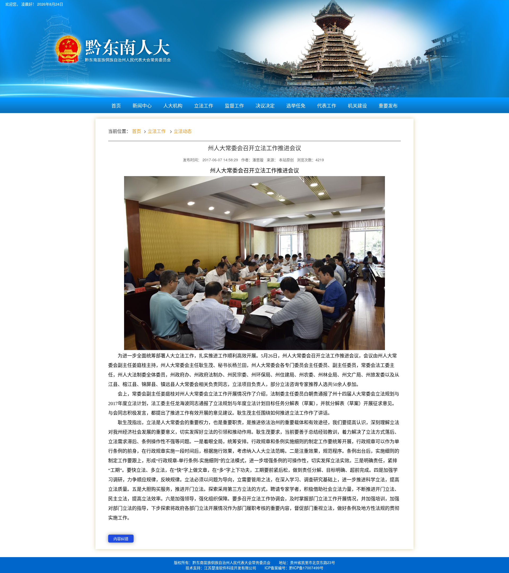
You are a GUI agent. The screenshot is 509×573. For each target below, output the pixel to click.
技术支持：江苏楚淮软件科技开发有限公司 (221, 567)
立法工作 (203, 105)
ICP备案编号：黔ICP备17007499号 (294, 567)
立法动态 (183, 131)
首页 (116, 105)
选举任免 (295, 105)
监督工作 (234, 105)
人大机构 (172, 105)
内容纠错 (120, 538)
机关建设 (357, 105)
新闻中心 (142, 105)
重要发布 (388, 105)
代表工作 (326, 105)
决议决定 (265, 105)
